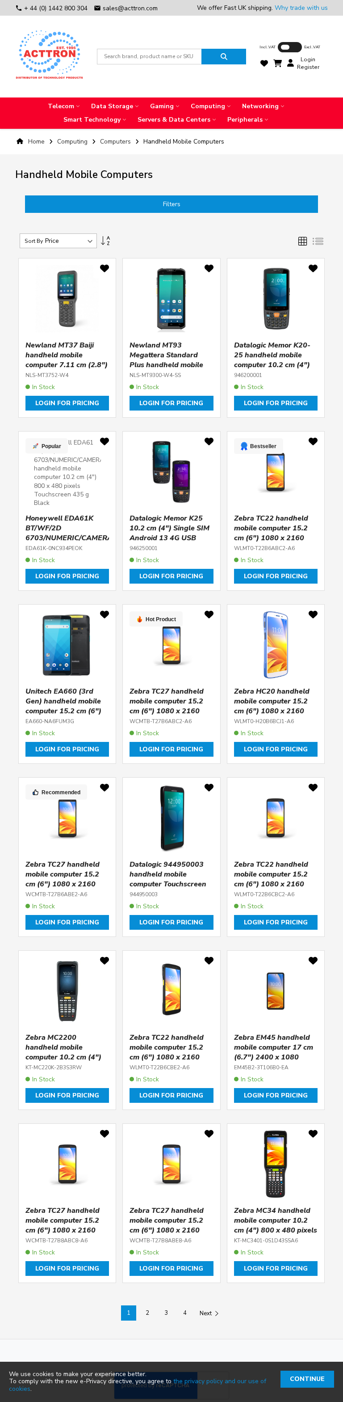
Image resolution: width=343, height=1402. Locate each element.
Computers (116, 141)
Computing (73, 141)
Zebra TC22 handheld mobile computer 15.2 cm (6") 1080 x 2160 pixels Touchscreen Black (271, 538)
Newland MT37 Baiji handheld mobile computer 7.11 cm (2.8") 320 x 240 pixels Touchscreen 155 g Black (66, 369)
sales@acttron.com (126, 8)
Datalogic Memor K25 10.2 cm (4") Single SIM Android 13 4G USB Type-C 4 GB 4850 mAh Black (170, 538)
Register (308, 67)
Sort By (34, 241)
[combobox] (149, 56)
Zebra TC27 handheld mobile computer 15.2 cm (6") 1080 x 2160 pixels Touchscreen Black (167, 711)
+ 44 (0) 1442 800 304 (52, 8)
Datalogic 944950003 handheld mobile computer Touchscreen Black (168, 879)
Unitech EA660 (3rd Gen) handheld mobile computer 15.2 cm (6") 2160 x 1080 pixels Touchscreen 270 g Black (63, 715)
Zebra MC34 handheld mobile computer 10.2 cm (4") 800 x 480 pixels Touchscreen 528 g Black (275, 1230)
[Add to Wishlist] (104, 270)
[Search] (223, 56)
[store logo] (49, 56)
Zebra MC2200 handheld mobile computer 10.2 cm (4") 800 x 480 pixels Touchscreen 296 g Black (63, 1062)
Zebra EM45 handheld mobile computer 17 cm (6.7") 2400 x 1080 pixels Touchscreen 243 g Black (274, 1057)
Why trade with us (301, 8)
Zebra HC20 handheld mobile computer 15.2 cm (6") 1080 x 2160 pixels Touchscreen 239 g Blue (274, 711)
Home (36, 141)
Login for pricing (67, 403)
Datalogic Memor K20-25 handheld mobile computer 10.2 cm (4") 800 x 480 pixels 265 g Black (273, 365)
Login (308, 59)
